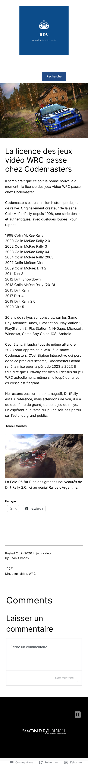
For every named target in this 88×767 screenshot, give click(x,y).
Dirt (7, 573)
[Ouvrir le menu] (44, 63)
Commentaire (64, 678)
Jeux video (19, 573)
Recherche (54, 76)
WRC (32, 573)
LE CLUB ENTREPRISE (52, 701)
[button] (78, 714)
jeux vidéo (43, 553)
